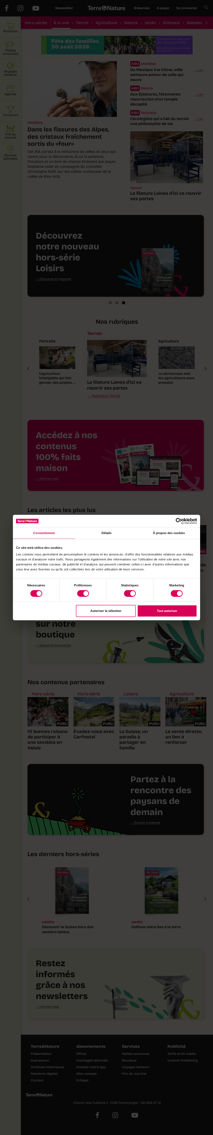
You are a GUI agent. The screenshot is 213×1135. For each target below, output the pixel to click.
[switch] (83, 593)
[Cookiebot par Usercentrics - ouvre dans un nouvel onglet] (179, 521)
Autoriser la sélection (105, 611)
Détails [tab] (107, 533)
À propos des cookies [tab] (169, 533)
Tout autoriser (167, 611)
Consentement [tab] (44, 533)
